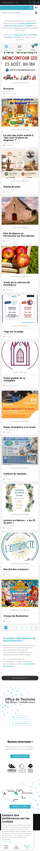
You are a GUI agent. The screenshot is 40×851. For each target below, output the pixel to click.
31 (27, 628)
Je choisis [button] (16, 847)
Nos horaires (21, 723)
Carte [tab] (19, 50)
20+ (22, 628)
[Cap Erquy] (20, 701)
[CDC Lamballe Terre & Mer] (12, 768)
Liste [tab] (6, 50)
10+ (17, 628)
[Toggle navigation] (36, 12)
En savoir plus (7, 842)
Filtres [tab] (33, 50)
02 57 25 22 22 (21, 718)
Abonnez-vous (20, 756)
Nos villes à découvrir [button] (8, 2)
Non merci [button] (6, 847)
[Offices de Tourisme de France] (30, 768)
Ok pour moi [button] (27, 847)
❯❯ (35, 628)
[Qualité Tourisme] (22, 768)
